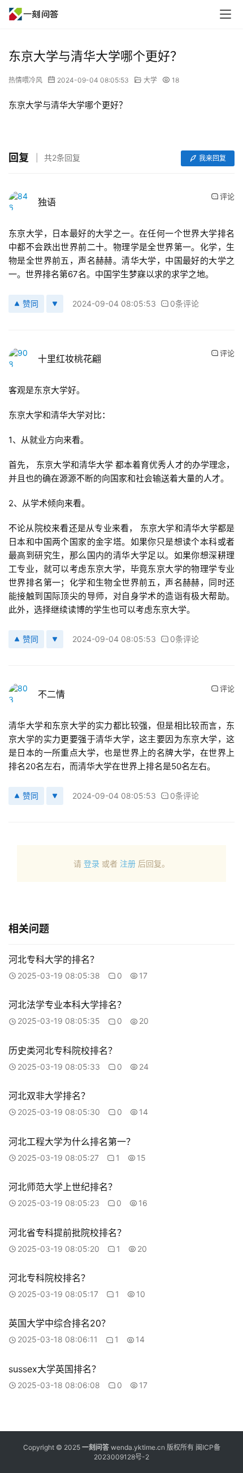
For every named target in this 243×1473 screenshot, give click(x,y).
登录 (91, 863)
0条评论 (184, 303)
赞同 (30, 303)
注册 (128, 863)
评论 (227, 196)
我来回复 (212, 158)
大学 (150, 80)
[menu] (225, 14)
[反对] (54, 304)
